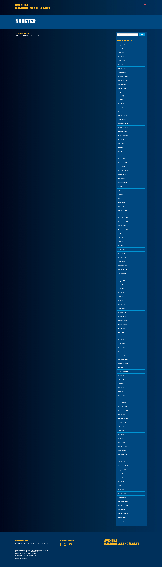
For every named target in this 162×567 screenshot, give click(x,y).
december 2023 (123, 171)
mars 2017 (121, 489)
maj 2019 (121, 387)
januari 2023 (122, 214)
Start (95, 9)
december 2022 (123, 218)
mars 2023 (121, 206)
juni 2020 (121, 336)
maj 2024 (121, 151)
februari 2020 (122, 352)
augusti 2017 (122, 470)
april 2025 (121, 108)
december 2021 (123, 265)
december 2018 (123, 407)
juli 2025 (121, 96)
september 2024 (123, 135)
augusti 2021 (122, 281)
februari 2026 (122, 68)
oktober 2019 (122, 367)
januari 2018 (122, 450)
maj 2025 (121, 104)
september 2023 (123, 182)
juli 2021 (121, 285)
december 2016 (123, 501)
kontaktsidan (20, 546)
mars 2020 (121, 348)
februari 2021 (122, 304)
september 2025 (123, 88)
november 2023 (123, 175)
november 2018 (123, 411)
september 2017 (123, 466)
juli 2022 (121, 237)
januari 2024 (122, 167)
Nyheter (111, 9)
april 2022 (121, 249)
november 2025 (123, 80)
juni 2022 (121, 241)
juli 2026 (121, 49)
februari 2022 (122, 257)
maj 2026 (121, 56)
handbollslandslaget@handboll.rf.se (28, 555)
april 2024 (121, 155)
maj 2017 (121, 481)
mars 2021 (121, 300)
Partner (126, 9)
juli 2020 (121, 332)
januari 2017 (122, 497)
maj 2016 (121, 521)
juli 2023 (121, 190)
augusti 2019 (122, 375)
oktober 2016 (122, 509)
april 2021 (121, 297)
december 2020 (123, 312)
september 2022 (123, 230)
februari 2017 (122, 493)
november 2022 (123, 222)
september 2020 (123, 324)
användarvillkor (23, 558)
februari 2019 (122, 399)
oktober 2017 (122, 462)
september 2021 (123, 277)
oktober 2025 (122, 84)
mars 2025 (121, 112)
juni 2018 (121, 430)
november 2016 (123, 505)
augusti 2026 (122, 45)
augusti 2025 (122, 92)
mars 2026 (121, 64)
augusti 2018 (122, 422)
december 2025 (123, 76)
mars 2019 (121, 395)
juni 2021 (121, 289)
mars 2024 (121, 159)
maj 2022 (121, 245)
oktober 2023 (122, 178)
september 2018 (123, 419)
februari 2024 (122, 163)
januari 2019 (122, 403)
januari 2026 (122, 72)
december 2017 (122, 454)
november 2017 (123, 458)
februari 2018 (122, 446)
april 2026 (121, 60)
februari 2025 (122, 115)
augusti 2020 (122, 328)
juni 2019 (121, 383)
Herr (105, 9)
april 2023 (121, 202)
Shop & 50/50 (134, 9)
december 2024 (123, 123)
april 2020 (121, 344)
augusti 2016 (122, 517)
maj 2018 (121, 434)
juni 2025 (121, 100)
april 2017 (121, 485)
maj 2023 (121, 198)
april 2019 (121, 391)
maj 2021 (121, 293)
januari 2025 (122, 119)
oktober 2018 (122, 415)
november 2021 (123, 269)
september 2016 (123, 513)
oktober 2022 (122, 226)
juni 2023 (121, 194)
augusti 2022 (122, 234)
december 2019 (123, 359)
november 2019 (123, 363)
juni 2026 (121, 53)
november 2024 (123, 127)
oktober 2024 (122, 131)
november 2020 (123, 316)
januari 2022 (122, 261)
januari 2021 (122, 308)
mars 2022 (121, 253)
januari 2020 (122, 356)
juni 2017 (121, 478)
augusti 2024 (122, 139)
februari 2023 (122, 210)
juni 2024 (121, 147)
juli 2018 (121, 426)
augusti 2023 (122, 186)
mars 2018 (121, 442)
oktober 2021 (122, 273)
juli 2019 (121, 379)
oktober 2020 (122, 320)
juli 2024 (121, 143)
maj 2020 (121, 340)
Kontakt (143, 9)
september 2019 (123, 371)
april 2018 (121, 438)
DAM (100, 9)
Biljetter (118, 9)
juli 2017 (121, 474)
